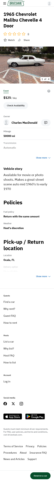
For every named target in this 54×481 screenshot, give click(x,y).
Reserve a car (40, 475)
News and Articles (14, 459)
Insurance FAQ (38, 452)
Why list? (8, 348)
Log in (6, 381)
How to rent (10, 322)
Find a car (9, 302)
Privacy (30, 446)
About (23, 452)
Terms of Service (13, 446)
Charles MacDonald (24, 123)
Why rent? (9, 308)
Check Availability (16, 105)
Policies (42, 446)
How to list (9, 362)
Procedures (10, 452)
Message (46, 122)
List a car (8, 341)
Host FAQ (8, 355)
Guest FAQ (9, 315)
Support (32, 459)
